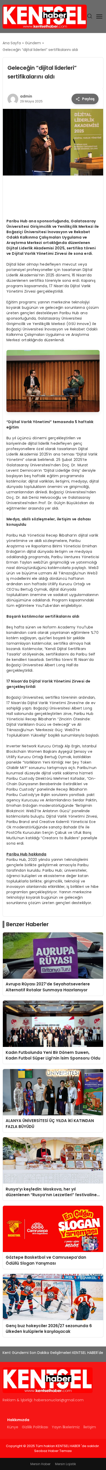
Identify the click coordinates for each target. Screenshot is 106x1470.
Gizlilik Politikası (35, 1427)
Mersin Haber (40, 1464)
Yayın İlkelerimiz (66, 1427)
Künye (12, 1427)
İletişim (89, 1427)
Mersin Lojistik (65, 1464)
